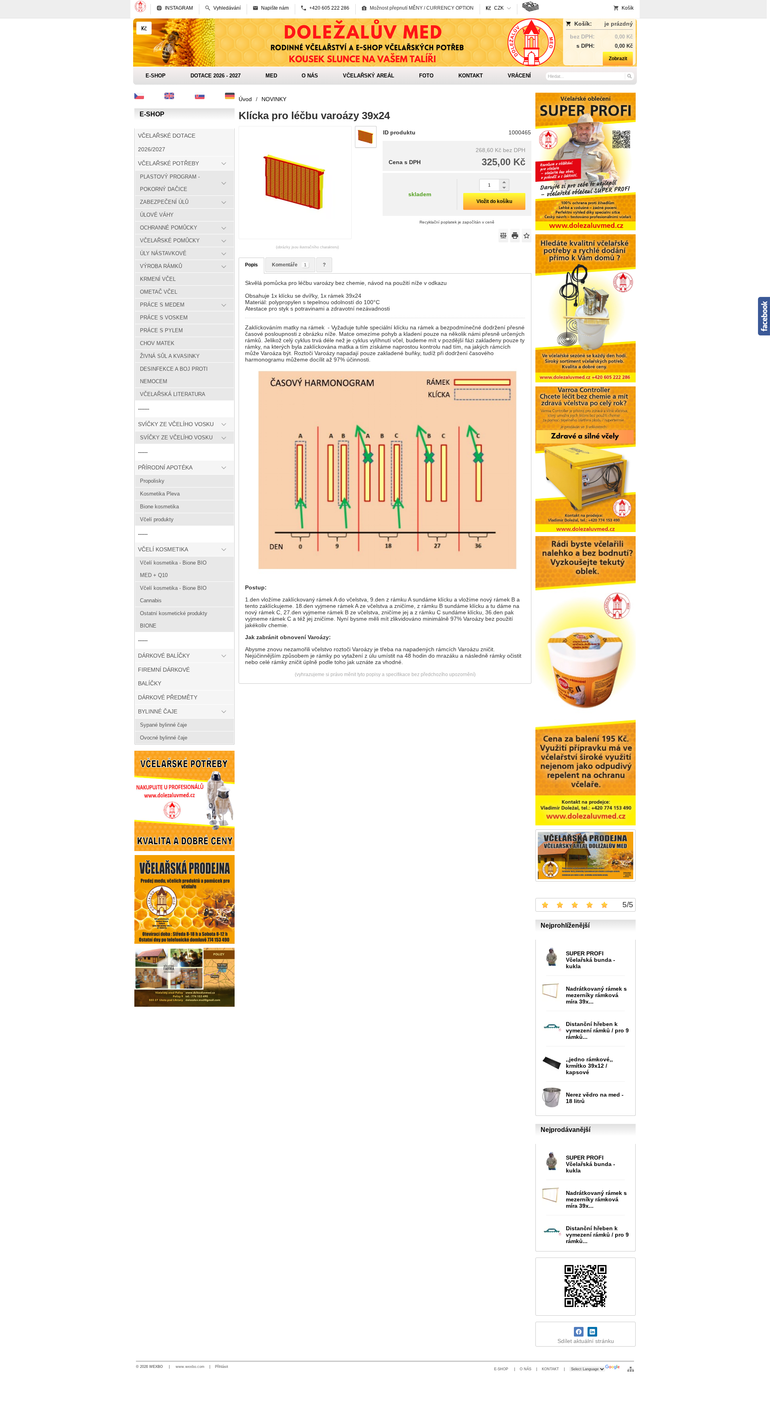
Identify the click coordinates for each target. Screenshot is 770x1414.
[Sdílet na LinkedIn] (592, 1332)
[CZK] (144, 28)
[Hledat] (629, 76)
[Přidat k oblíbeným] (526, 235)
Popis (251, 265)
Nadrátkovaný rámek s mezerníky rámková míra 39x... (596, 995)
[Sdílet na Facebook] (579, 1332)
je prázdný (618, 23)
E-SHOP (501, 1369)
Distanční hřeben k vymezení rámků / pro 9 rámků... (597, 1030)
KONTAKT (550, 1369)
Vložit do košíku (494, 201)
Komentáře (289, 265)
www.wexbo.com (190, 1367)
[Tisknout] (515, 235)
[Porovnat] (503, 235)
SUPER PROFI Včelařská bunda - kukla (590, 959)
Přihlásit (221, 1367)
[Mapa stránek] (630, 1369)
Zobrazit (618, 58)
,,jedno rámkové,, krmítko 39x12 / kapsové (589, 1065)
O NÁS (525, 1369)
